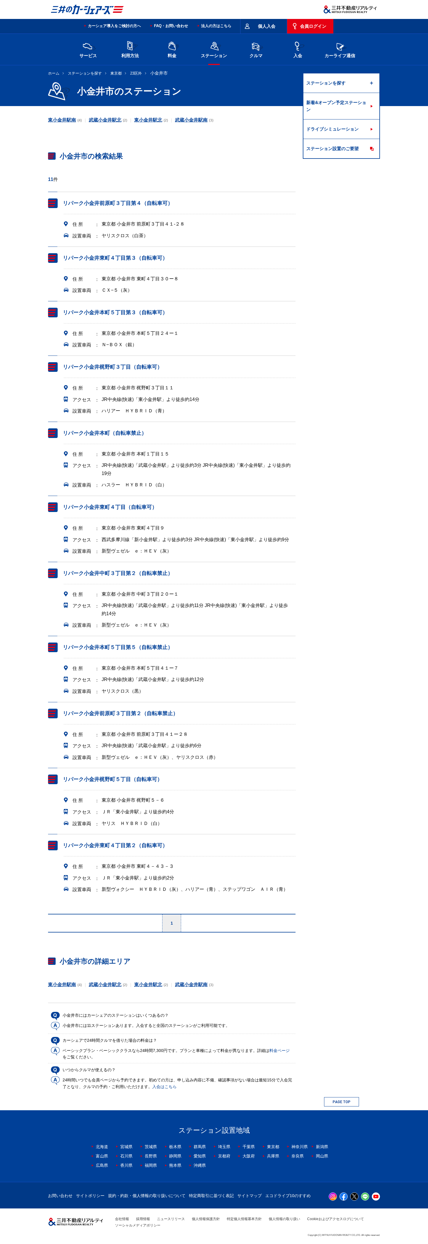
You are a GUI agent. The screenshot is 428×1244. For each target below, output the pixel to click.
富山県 (102, 1156)
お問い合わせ (60, 1195)
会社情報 (122, 1219)
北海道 (102, 1146)
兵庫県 (273, 1156)
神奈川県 (299, 1146)
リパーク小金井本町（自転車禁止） (105, 433)
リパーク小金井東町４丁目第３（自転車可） (115, 258)
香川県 (126, 1165)
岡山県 (322, 1156)
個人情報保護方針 (206, 1219)
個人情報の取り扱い (284, 1219)
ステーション (214, 55)
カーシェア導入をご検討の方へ (114, 26)
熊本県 (175, 1165)
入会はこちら (164, 1086)
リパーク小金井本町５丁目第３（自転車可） (115, 312)
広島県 (102, 1165)
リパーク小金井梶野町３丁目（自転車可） (112, 367)
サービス (88, 55)
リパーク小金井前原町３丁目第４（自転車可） (118, 203)
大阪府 (249, 1156)
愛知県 (200, 1156)
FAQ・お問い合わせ (171, 26)
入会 (297, 55)
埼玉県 (224, 1146)
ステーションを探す (85, 73)
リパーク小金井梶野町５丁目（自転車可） (112, 779)
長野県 (151, 1156)
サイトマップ (249, 1195)
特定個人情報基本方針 (244, 1219)
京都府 (224, 1156)
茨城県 (151, 1146)
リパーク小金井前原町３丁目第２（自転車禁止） (120, 713)
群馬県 (200, 1146)
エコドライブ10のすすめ (288, 1195)
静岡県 (175, 1156)
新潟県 (322, 1146)
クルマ (256, 55)
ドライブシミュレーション (332, 128)
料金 (172, 55)
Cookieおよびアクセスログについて (335, 1219)
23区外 (136, 73)
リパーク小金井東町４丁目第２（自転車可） (115, 845)
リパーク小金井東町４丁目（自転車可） (110, 507)
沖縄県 (200, 1165)
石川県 (126, 1156)
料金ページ (279, 1050)
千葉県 (249, 1146)
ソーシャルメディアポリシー (137, 1225)
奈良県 (297, 1156)
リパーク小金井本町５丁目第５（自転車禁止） (118, 647)
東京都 (116, 73)
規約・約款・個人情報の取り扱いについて (146, 1195)
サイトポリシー (90, 1195)
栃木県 (175, 1146)
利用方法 (130, 55)
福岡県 (151, 1165)
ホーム (53, 73)
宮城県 (126, 1146)
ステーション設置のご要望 (332, 148)
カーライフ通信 (340, 55)
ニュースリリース (171, 1219)
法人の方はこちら (216, 26)
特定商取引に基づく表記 (211, 1195)
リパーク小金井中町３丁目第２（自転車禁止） (118, 573)
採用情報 (143, 1219)
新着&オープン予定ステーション (336, 106)
